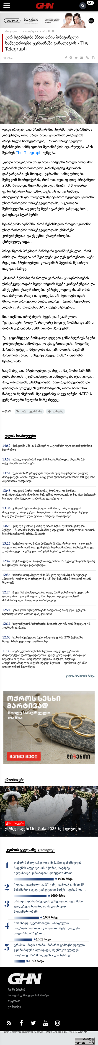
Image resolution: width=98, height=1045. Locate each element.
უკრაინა (57, 411)
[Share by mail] (81, 57)
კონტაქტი (14, 1006)
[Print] (93, 57)
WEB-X (72, 1031)
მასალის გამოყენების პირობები (29, 995)
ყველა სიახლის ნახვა (80, 676)
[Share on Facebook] (66, 57)
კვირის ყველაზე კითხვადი (30, 849)
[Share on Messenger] (70, 57)
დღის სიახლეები (20, 435)
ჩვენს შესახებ (16, 989)
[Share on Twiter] (76, 57)
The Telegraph (28, 153)
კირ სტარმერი (30, 411)
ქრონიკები (14, 779)
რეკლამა (14, 1001)
